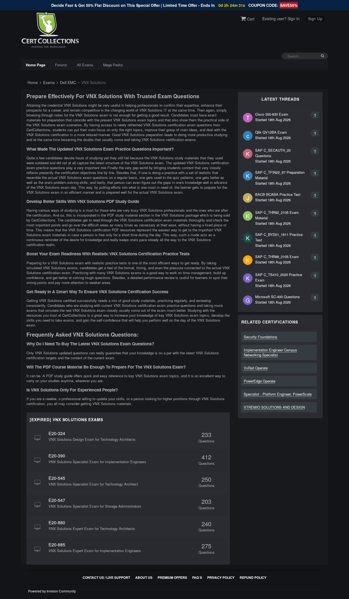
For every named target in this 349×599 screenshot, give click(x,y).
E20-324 (57, 433)
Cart (250, 19)
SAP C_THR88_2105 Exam (277, 256)
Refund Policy (253, 577)
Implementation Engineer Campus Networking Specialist (270, 352)
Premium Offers (172, 577)
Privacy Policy (220, 577)
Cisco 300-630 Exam (271, 114)
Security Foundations (260, 336)
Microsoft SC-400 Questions (277, 296)
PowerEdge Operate (259, 381)
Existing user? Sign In (281, 18)
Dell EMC (67, 82)
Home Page (35, 64)
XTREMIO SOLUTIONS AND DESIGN (274, 407)
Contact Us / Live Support (106, 577)
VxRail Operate (256, 367)
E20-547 (57, 500)
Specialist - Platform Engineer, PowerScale (278, 394)
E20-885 (57, 544)
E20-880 (57, 522)
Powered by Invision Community (52, 591)
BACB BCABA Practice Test (277, 194)
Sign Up (315, 18)
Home (32, 82)
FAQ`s (197, 577)
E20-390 (57, 456)
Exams (48, 82)
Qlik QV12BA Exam (271, 132)
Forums (61, 64)
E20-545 (57, 478)
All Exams (85, 64)
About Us (143, 577)
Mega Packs (113, 64)
